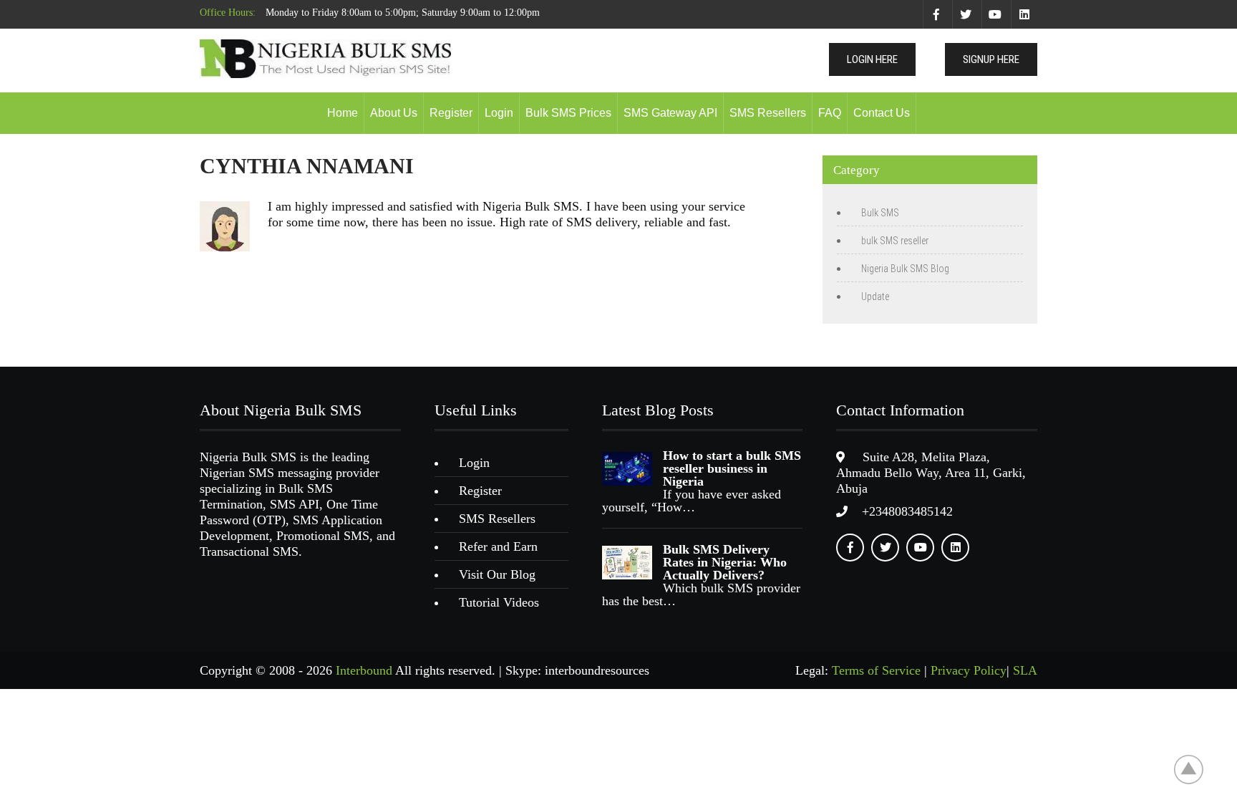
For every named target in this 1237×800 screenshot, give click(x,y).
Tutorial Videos (499, 602)
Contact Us (881, 113)
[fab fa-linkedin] (1024, 14)
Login (499, 113)
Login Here (872, 59)
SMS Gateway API (670, 113)
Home (342, 113)
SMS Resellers (767, 113)
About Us (393, 113)
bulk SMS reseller (894, 240)
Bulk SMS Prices (568, 113)
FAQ (829, 113)
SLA (1025, 670)
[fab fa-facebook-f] (936, 14)
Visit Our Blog (497, 574)
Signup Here (991, 59)
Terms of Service (876, 670)
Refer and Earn (498, 546)
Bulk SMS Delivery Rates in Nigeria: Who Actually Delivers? (725, 562)
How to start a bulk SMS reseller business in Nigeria (732, 468)
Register (451, 113)
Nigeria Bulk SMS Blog (905, 268)
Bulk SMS (880, 212)
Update (875, 296)
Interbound (364, 670)
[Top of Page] (1196, 769)
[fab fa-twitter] (965, 14)
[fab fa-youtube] (994, 14)
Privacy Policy (968, 670)
